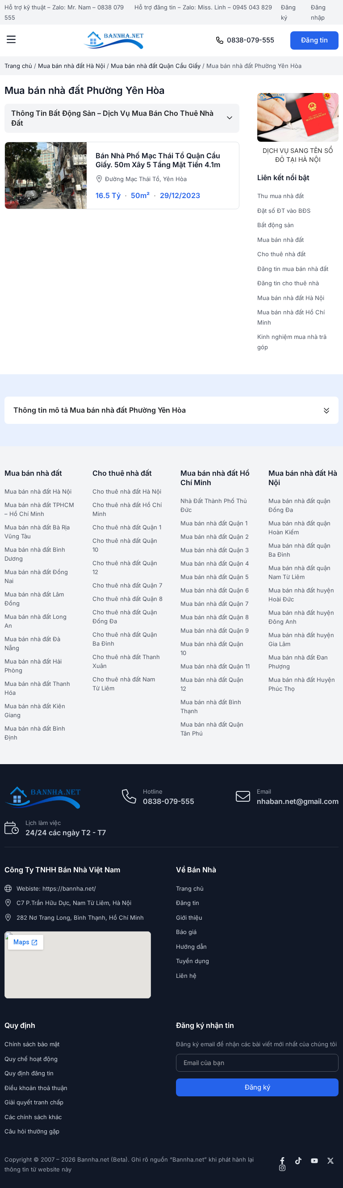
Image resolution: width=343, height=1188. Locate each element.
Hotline (153, 791)
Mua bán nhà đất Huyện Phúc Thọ (301, 684)
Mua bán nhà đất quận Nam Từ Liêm (299, 572)
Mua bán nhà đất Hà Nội (71, 65)
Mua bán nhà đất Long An (35, 621)
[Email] (243, 796)
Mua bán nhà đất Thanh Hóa (37, 688)
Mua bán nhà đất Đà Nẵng (32, 643)
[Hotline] (129, 796)
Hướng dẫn (191, 946)
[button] (11, 40)
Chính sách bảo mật (31, 1044)
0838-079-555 (250, 40)
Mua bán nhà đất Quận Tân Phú (211, 729)
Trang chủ (18, 65)
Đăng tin (314, 40)
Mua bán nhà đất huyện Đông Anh (301, 617)
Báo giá (186, 931)
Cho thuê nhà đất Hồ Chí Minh (127, 509)
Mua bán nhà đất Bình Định (34, 733)
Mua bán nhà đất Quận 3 (214, 550)
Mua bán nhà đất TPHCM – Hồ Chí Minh (39, 509)
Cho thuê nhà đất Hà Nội (126, 491)
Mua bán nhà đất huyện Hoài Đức (301, 595)
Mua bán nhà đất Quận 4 (214, 563)
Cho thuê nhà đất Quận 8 (127, 598)
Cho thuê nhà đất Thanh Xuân (126, 661)
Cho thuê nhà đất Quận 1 (126, 527)
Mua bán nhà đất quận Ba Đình (299, 550)
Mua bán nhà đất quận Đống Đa (299, 505)
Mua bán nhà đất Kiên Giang (34, 710)
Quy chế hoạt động (31, 1058)
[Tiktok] (298, 1160)
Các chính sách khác (33, 1116)
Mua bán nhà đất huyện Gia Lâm (301, 639)
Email (264, 791)
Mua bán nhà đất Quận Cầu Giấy (156, 65)
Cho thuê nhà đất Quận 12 (124, 567)
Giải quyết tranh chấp (33, 1102)
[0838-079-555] (219, 40)
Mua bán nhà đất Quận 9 (214, 630)
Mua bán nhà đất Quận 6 (214, 590)
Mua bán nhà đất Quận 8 (214, 617)
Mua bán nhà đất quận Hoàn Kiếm (299, 528)
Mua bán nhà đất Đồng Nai (36, 576)
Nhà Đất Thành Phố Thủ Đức (213, 505)
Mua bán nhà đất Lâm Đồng (34, 599)
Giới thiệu (189, 917)
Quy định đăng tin (29, 1073)
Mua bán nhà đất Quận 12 (211, 684)
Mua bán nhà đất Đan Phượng (298, 662)
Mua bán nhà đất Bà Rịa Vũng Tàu (37, 532)
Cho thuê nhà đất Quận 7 (127, 585)
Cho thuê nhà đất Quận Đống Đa (124, 617)
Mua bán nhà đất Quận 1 (213, 523)
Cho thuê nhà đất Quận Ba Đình (124, 639)
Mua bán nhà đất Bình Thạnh (210, 706)
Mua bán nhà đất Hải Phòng (33, 666)
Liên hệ (186, 975)
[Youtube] (314, 1160)
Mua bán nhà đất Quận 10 (211, 648)
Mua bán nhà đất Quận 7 (214, 603)
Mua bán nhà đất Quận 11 (215, 666)
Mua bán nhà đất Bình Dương (34, 554)
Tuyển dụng (192, 960)
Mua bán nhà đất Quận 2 (214, 536)
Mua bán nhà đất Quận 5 (214, 576)
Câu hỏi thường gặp (31, 1131)
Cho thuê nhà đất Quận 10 (124, 545)
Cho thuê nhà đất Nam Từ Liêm (123, 684)
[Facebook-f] (282, 1160)
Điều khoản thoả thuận (35, 1087)
